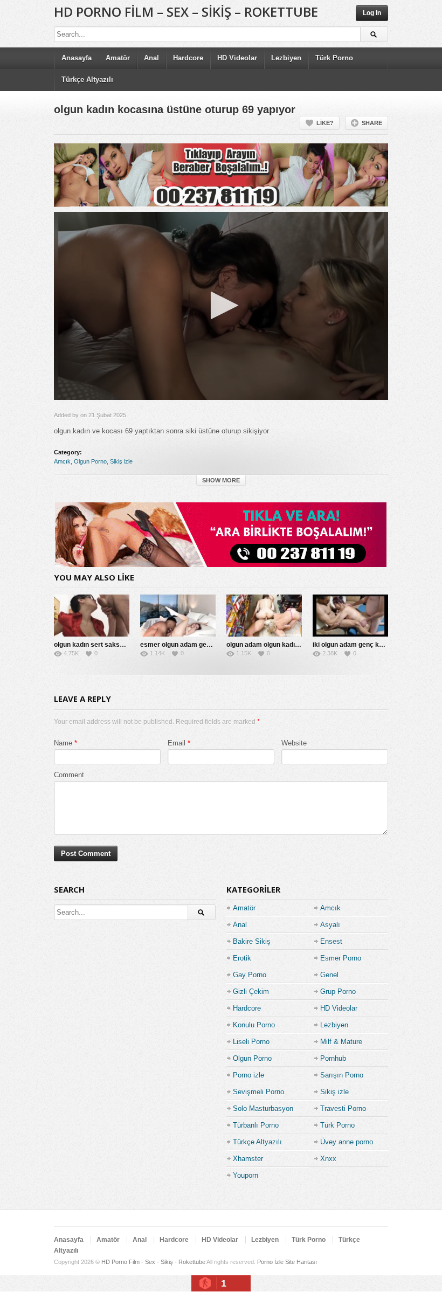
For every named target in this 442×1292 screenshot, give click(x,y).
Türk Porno (334, 58)
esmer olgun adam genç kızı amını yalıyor (203, 644)
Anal (151, 58)
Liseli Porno (251, 1042)
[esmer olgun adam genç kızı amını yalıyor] (178, 615)
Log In (372, 13)
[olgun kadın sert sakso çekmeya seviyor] (91, 615)
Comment (69, 775)
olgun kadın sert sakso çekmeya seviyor (116, 644)
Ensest (331, 941)
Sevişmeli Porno (258, 1092)
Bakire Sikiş (252, 941)
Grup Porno (338, 991)
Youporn (245, 1175)
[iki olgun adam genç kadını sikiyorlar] (350, 615)
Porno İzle (270, 1262)
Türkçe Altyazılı (87, 79)
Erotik (242, 958)
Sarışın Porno (341, 1075)
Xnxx (328, 1159)
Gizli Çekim (251, 991)
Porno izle (248, 1075)
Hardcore (188, 58)
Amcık (62, 461)
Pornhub (333, 1058)
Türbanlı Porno (256, 1125)
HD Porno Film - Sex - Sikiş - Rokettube (153, 1262)
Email (176, 743)
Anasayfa (76, 58)
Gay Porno (249, 975)
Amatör (118, 58)
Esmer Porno (340, 958)
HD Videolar (237, 58)
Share (372, 123)
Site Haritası (301, 1262)
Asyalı (330, 925)
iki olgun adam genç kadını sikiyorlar (368, 644)
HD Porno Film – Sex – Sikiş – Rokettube (186, 11)
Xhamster (248, 1159)
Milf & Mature (341, 1042)
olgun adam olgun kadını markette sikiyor (289, 644)
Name (63, 743)
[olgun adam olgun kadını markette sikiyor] (264, 615)
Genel (329, 975)
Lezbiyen (286, 58)
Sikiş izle (121, 461)
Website (294, 743)
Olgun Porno (90, 461)
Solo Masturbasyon (263, 1108)
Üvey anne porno (346, 1142)
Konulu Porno (254, 1025)
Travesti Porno (343, 1108)
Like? (325, 123)
